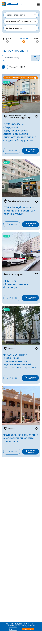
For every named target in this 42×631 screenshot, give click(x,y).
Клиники (24, 40)
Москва (11, 348)
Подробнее (13, 629)
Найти (35, 58)
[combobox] (21, 15)
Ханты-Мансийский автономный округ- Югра (19, 116)
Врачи (37, 40)
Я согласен (28, 629)
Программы (7, 40)
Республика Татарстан (18, 201)
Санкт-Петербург (15, 275)
